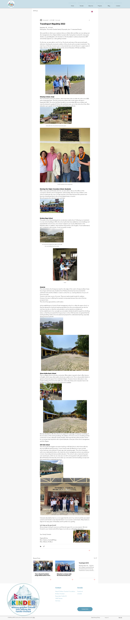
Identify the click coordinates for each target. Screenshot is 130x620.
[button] (95, 617)
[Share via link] (44, 546)
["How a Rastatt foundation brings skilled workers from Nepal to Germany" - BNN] (43, 566)
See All (95, 558)
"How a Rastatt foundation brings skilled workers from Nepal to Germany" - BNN (42, 574)
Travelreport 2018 (84, 563)
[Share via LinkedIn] (40, 546)
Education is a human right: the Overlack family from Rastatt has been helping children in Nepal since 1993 (64, 574)
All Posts (35, 10)
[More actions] (89, 20)
